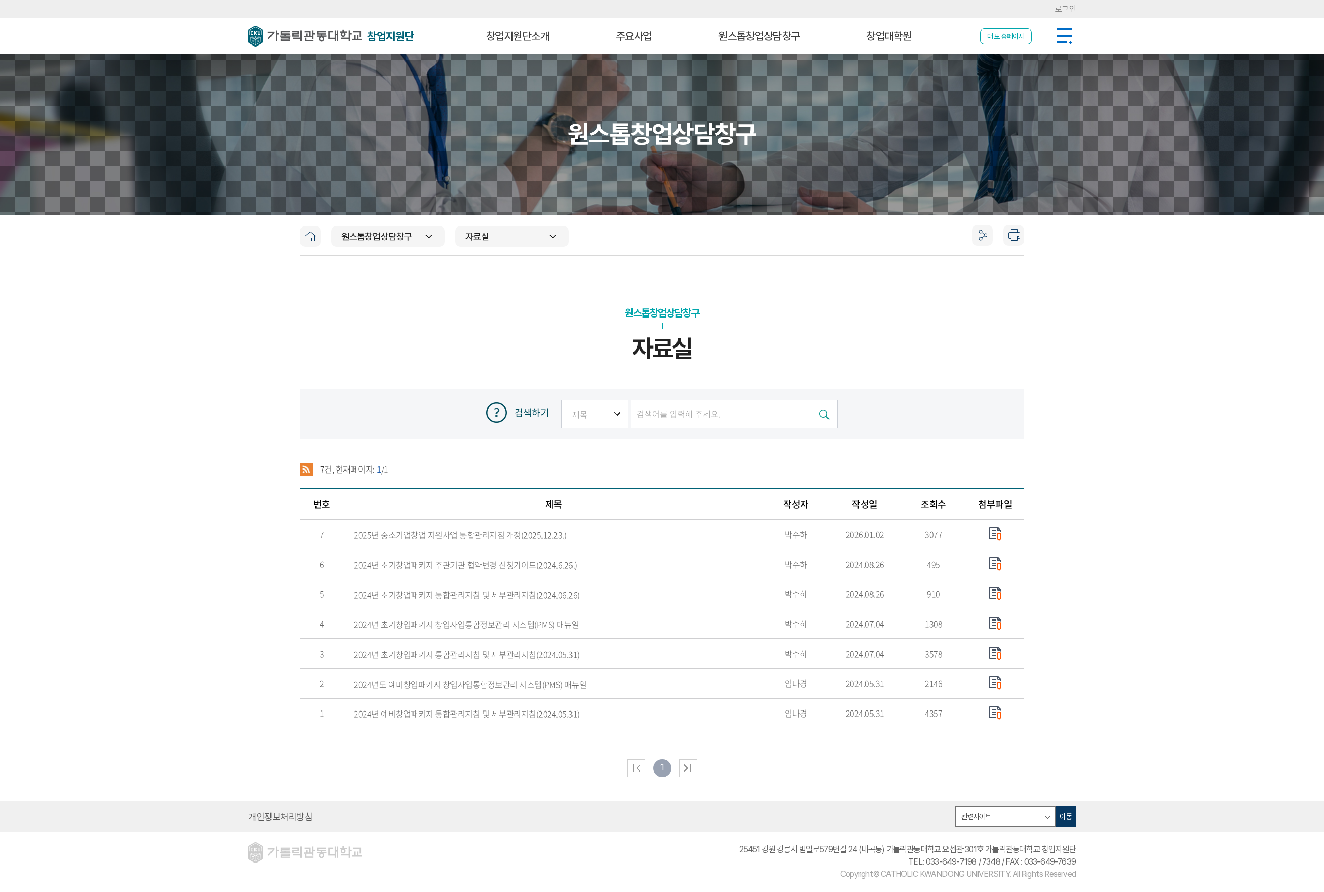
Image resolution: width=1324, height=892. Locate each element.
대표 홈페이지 (1005, 36)
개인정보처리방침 (280, 816)
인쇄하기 (1013, 235)
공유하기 (982, 235)
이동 (1066, 816)
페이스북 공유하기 (982, 287)
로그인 (1065, 9)
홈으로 (310, 236)
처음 (636, 768)
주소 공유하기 (982, 332)
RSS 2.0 (306, 469)
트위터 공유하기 (982, 310)
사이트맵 (1064, 36)
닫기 (983, 266)
